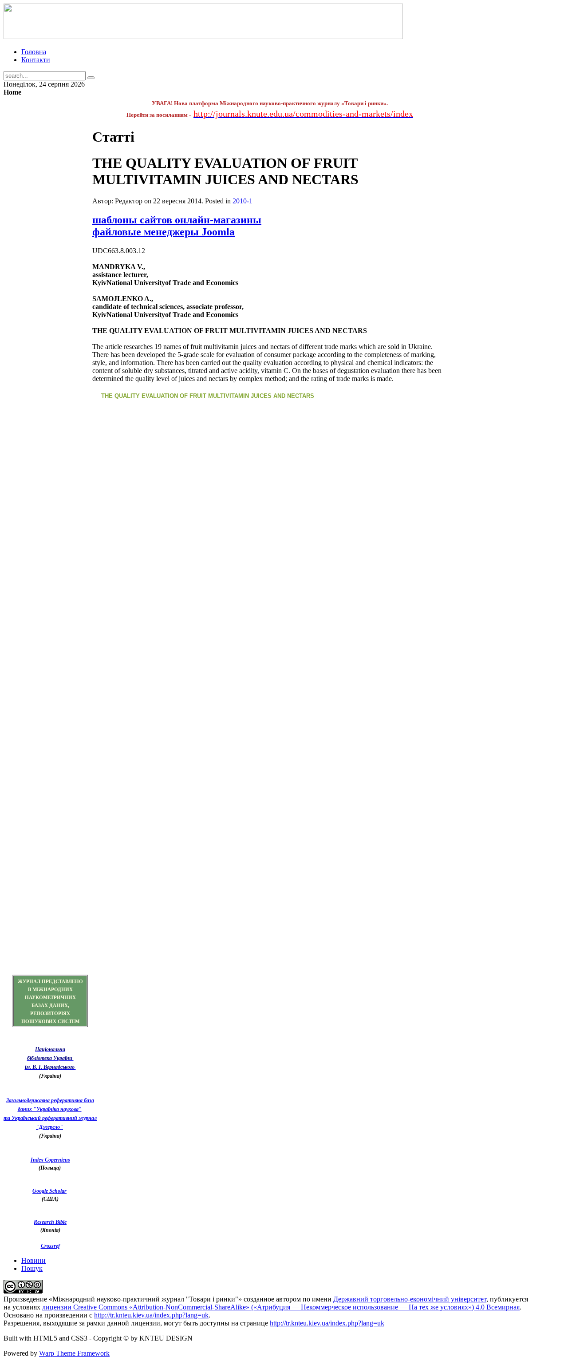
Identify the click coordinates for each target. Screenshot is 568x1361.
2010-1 (242, 201)
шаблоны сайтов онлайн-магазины (176, 220)
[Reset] (91, 77)
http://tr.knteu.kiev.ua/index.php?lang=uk (151, 1315)
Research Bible (50, 1222)
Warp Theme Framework (74, 1353)
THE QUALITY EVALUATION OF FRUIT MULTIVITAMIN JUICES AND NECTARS (207, 396)
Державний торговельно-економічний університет (409, 1299)
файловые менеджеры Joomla (163, 232)
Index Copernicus (50, 1160)
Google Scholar (49, 1191)
